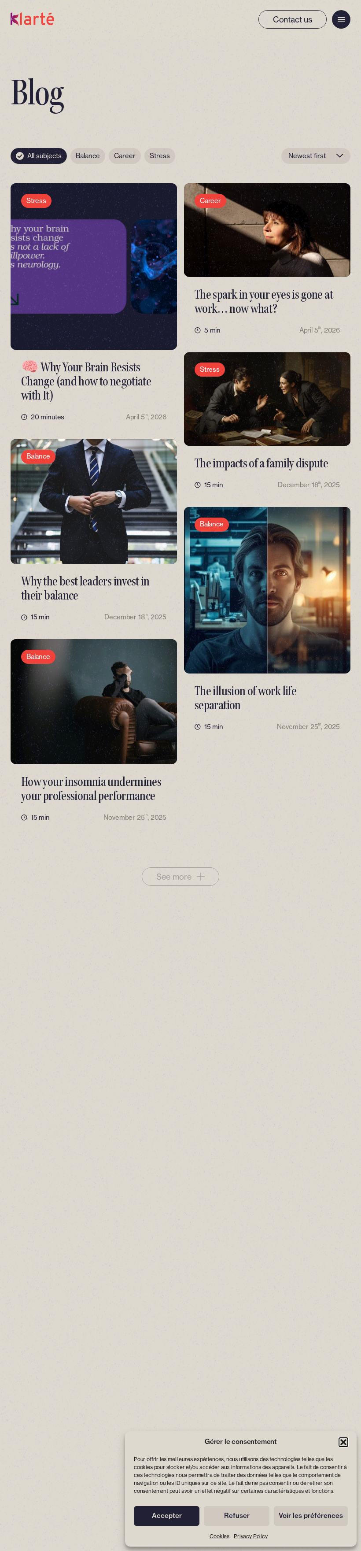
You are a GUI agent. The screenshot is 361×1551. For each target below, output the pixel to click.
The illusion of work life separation (245, 698)
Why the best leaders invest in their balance (85, 588)
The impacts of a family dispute (261, 463)
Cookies (219, 1536)
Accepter (167, 1515)
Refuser (237, 1515)
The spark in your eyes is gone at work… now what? (264, 301)
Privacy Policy (250, 1536)
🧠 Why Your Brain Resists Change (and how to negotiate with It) (86, 381)
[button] (343, 1442)
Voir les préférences (311, 1515)
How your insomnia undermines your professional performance (91, 789)
